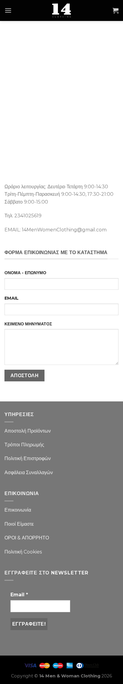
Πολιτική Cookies (23, 552)
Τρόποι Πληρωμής (24, 445)
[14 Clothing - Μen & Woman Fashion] (61, 10)
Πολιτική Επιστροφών (27, 458)
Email (19, 594)
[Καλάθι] (116, 10)
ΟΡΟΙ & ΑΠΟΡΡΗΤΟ (26, 538)
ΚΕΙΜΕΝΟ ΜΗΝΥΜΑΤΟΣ (28, 324)
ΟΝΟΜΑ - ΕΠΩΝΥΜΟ (25, 272)
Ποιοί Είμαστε (19, 524)
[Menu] (8, 10)
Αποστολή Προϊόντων (27, 431)
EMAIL (11, 298)
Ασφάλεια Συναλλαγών (28, 472)
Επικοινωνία (17, 510)
